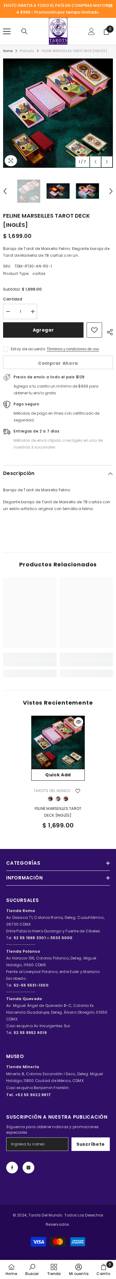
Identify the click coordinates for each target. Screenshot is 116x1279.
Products (27, 51)
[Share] (107, 331)
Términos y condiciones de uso (73, 349)
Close (110, 6)
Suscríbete (90, 1144)
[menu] (7, 31)
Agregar (43, 330)
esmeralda (50, 799)
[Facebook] (12, 1167)
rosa (58, 799)
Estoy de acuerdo (28, 349)
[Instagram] (28, 1167)
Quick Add (58, 775)
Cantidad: (13, 299)
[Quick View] (78, 721)
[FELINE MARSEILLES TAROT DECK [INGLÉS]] (58, 742)
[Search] (24, 31)
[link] (30, 663)
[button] (95, 161)
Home (8, 51)
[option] (58, 113)
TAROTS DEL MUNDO (51, 790)
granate (66, 799)
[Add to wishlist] (94, 330)
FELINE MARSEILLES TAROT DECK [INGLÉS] (58, 812)
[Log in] (91, 31)
